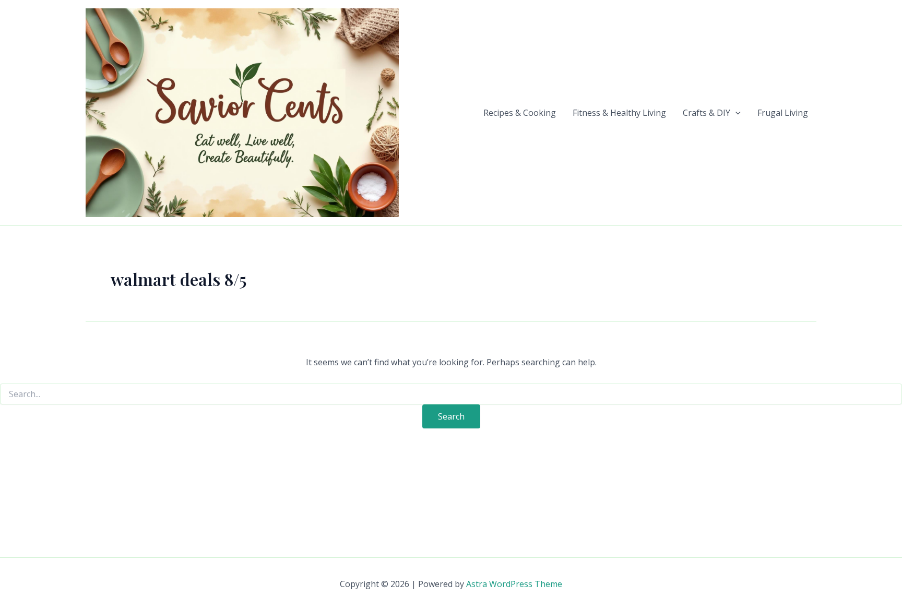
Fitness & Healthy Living (619, 112)
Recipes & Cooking (519, 112)
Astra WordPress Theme (514, 584)
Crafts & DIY (706, 112)
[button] (735, 113)
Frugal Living (782, 112)
